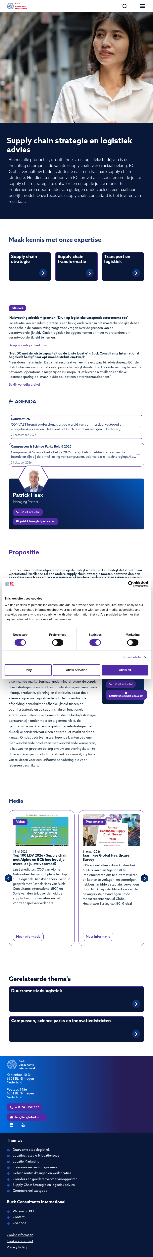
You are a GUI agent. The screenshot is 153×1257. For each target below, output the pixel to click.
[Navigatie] (142, 6)
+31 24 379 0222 (30, 512)
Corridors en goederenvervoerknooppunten (45, 1179)
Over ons (19, 1223)
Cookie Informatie (20, 1235)
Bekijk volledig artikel (25, 345)
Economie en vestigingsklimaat (36, 1167)
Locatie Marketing (26, 1161)
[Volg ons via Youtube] (23, 1124)
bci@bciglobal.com (28, 1117)
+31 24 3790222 (26, 1107)
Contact (19, 1217)
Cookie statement (20, 1241)
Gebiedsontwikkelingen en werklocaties (42, 1173)
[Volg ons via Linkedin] (11, 1124)
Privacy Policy (17, 1247)
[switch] (57, 642)
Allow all (125, 670)
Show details (132, 657)
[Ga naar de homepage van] (17, 6)
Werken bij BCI (23, 1211)
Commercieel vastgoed (30, 1190)
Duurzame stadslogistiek (31, 1150)
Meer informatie (28, 936)
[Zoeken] (125, 6)
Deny (28, 670)
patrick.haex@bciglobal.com (37, 521)
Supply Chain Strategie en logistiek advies (44, 1185)
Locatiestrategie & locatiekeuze (36, 1155)
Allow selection (76, 670)
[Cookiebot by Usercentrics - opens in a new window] (131, 584)
